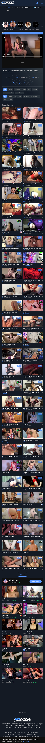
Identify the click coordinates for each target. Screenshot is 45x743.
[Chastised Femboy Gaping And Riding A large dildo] (12, 259)
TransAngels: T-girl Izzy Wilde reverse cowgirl (31, 360)
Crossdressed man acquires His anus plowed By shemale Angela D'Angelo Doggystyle (10, 120)
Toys (5, 99)
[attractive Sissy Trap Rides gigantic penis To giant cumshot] (12, 178)
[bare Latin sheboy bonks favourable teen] (33, 243)
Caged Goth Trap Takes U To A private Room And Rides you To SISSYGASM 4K (32, 280)
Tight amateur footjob (8, 536)
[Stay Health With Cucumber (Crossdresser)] (33, 435)
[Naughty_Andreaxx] (33, 626)
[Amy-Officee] (33, 547)
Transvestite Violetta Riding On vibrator (31, 232)
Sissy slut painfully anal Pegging (10, 360)
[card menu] (21, 120)
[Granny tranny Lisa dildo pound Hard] (33, 451)
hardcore (17, 90)
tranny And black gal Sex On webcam (10, 328)
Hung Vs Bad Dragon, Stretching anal (32, 216)
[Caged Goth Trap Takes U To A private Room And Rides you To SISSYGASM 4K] (33, 275)
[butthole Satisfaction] (33, 194)
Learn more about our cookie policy (29, 725)
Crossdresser (12, 96)
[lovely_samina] (12, 594)
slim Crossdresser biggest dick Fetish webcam (32, 568)
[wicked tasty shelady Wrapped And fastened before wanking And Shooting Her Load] (33, 403)
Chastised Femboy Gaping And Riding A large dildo (10, 264)
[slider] (22, 56)
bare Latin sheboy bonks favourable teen (31, 248)
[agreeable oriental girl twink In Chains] (33, 146)
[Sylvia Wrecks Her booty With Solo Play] (12, 162)
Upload (29, 734)
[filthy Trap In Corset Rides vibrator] (12, 547)
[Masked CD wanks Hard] (12, 339)
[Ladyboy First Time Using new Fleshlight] (33, 387)
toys (29, 90)
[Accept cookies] (41, 740)
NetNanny (30, 727)
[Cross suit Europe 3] (12, 210)
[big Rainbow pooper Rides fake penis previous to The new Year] (12, 515)
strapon (34, 90)
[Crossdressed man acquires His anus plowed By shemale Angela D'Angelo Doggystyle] (12, 114)
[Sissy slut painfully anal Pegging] (12, 355)
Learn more (25, 741)
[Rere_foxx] (33, 659)
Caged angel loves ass (8, 376)
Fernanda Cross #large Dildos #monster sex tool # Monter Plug (32, 520)
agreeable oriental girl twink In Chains (32, 152)
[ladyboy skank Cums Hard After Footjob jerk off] (33, 371)
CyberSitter (37, 727)
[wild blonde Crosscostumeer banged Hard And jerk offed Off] (33, 323)
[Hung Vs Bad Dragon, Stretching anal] (33, 210)
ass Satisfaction (6, 488)
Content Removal (32, 732)
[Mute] (5, 37)
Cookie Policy (11, 734)
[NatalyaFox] (33, 676)
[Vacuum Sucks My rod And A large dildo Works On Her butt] (12, 419)
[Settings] (40, 37)
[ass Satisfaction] (12, 483)
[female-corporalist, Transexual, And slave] (12, 499)
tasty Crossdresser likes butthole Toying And (11, 456)
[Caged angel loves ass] (12, 371)
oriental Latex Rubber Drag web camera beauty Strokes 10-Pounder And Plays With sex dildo (11, 408)
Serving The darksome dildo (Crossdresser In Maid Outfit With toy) (32, 136)
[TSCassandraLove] (33, 259)
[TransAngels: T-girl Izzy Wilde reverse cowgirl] (33, 355)
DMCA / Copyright (11, 732)
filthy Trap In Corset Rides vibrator (10, 552)
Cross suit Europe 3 (7, 216)
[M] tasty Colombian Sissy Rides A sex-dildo (31, 536)
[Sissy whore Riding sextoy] (12, 275)
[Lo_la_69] (12, 643)
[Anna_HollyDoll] (33, 499)
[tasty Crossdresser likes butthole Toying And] (12, 451)
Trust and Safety (35, 736)
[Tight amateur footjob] (12, 531)
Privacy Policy (21, 734)
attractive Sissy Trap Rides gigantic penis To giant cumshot (10, 184)
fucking (10, 90)
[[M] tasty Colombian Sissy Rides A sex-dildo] (33, 531)
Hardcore (26, 96)
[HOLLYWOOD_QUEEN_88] (12, 146)
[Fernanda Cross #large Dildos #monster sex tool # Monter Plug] (33, 515)
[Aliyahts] (33, 307)
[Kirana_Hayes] (12, 467)
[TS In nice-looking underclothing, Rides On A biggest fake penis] (33, 178)
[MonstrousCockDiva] (12, 626)
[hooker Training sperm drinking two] (33, 467)
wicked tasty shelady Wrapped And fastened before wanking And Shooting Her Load (32, 408)
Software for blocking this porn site (14, 727)
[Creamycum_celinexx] (12, 676)
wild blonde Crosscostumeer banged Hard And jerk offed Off (32, 328)
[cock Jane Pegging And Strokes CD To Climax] (12, 563)
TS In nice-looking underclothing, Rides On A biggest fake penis (32, 184)
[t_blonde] (12, 387)
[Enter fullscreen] (40, 54)
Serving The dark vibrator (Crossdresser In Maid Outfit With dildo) (11, 296)
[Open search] (37, 3)
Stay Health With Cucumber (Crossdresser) (32, 440)
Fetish (19, 96)
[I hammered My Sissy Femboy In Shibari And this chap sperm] (33, 291)
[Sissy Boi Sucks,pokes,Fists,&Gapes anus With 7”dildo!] (12, 243)
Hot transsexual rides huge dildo (31, 488)
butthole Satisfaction (29, 200)
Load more (22, 574)
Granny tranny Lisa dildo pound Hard (32, 456)
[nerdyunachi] (33, 643)
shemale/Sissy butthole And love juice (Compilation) (32, 120)
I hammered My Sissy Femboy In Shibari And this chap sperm (31, 296)
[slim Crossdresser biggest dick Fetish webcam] (33, 563)
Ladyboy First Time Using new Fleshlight (31, 392)
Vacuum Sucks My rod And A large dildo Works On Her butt (11, 424)
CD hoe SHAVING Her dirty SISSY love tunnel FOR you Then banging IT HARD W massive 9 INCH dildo (10, 312)
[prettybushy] (12, 659)
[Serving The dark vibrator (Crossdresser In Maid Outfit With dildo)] (12, 291)
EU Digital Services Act (22, 736)
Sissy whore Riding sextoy (9, 280)
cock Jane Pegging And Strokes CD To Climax (10, 568)
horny (24, 90)
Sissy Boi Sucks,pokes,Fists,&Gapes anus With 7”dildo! (11, 248)
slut (12, 93)
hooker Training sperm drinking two (31, 472)
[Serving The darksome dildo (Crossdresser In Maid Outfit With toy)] (33, 130)
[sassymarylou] (33, 339)
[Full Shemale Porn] (7, 2)
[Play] (22, 46)
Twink (10, 99)
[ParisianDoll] (12, 435)
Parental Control (8, 736)
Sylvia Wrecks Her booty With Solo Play (10, 168)
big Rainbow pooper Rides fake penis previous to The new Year (10, 520)
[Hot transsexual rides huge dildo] (33, 483)
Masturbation (35, 96)
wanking (6, 93)
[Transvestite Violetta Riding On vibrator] (33, 226)
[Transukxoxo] (12, 226)
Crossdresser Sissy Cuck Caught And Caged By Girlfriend (32, 168)
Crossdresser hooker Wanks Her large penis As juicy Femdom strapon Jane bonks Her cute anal (10, 136)
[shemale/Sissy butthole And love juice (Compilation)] (33, 114)
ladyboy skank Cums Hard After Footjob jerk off (32, 376)
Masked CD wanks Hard (8, 344)
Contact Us (21, 732)
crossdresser (19, 93)
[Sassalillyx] (12, 610)
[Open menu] (42, 3)
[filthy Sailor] (33, 419)
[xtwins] (33, 610)
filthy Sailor (26, 424)
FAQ (35, 734)
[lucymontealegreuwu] (33, 594)
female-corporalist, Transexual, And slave (10, 504)
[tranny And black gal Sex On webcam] (12, 323)
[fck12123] (12, 194)
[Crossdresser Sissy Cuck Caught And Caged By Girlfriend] (33, 162)
